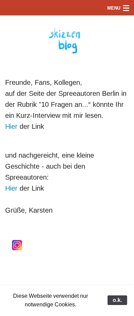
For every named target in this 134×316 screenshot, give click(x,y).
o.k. (117, 300)
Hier (11, 126)
